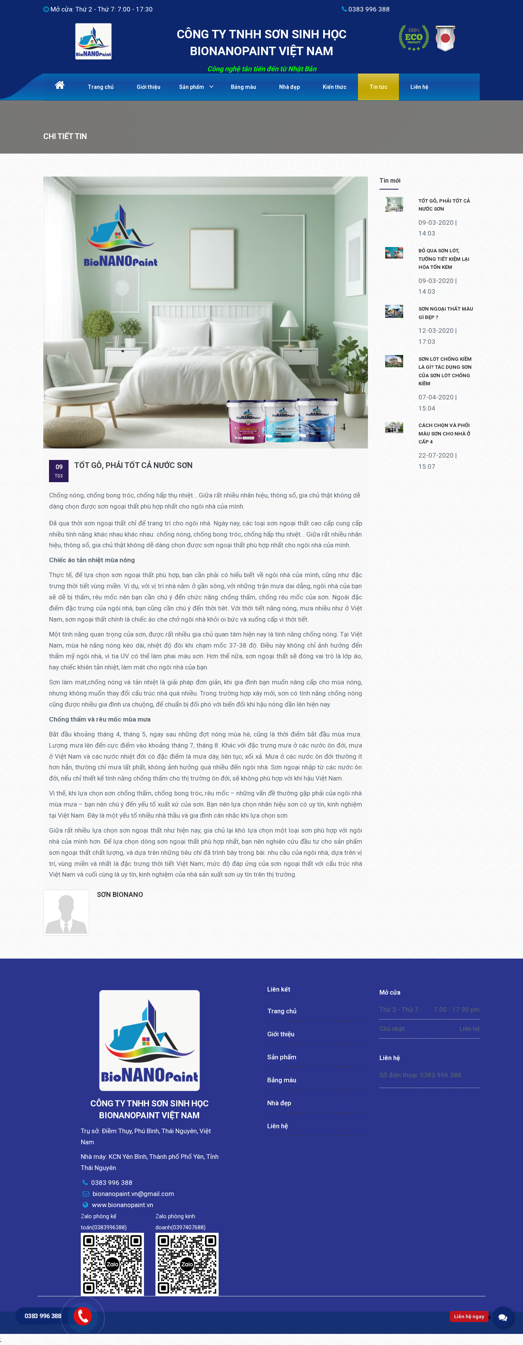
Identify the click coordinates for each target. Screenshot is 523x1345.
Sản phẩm (191, 87)
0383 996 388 (43, 1315)
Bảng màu (243, 87)
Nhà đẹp (289, 87)
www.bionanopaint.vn (122, 1205)
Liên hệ (419, 87)
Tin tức (378, 87)
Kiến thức (334, 87)
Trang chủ (101, 87)
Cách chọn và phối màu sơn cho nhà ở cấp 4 (444, 433)
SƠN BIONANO (120, 894)
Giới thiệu (148, 87)
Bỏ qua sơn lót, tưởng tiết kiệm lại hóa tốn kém (443, 259)
